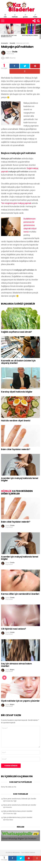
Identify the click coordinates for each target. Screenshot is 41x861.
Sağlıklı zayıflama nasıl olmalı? (16, 331)
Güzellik (6, 491)
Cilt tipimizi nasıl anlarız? (13, 628)
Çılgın (25, 16)
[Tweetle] (21, 858)
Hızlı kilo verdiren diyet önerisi (15, 420)
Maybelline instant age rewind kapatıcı (9, 36)
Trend (35, 16)
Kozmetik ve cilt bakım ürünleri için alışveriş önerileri (18, 361)
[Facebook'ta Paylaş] (12, 858)
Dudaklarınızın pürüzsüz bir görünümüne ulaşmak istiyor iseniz (30, 225)
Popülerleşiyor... (4, 677)
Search (38, 21)
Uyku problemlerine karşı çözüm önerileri (17, 811)
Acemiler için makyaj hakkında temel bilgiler (19, 479)
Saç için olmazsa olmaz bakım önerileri (16, 664)
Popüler (15, 16)
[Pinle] (29, 858)
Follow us (34, 21)
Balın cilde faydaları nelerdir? (15, 449)
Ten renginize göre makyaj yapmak (16, 203)
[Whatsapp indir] (20, 840)
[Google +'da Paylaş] (37, 858)
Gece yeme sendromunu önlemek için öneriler (19, 799)
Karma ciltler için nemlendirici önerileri (20, 593)
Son (5, 16)
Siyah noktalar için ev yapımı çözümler (20, 700)
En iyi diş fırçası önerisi (30, 35)
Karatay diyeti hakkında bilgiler (16, 391)
